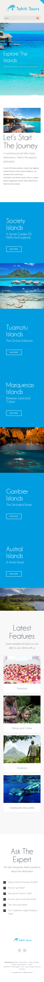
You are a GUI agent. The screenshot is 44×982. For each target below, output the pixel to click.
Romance (22, 688)
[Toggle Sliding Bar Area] (42, 2)
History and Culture (22, 727)
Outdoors (22, 767)
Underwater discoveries (22, 807)
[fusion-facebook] (19, 950)
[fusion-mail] (24, 950)
